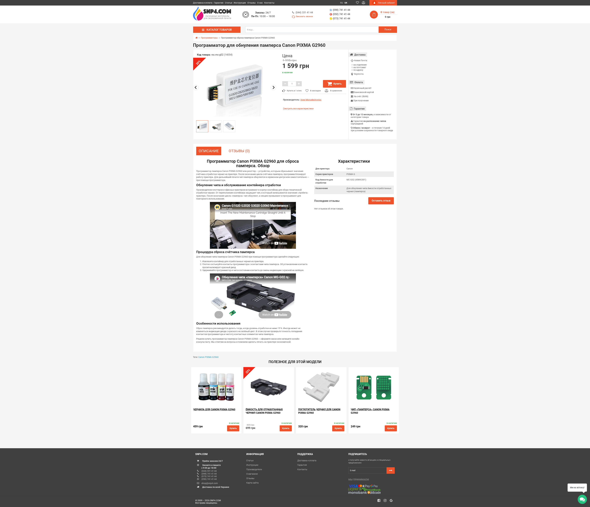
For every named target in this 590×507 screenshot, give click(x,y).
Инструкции (240, 3)
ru (341, 3)
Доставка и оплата (202, 3)
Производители (254, 469)
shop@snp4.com (209, 483)
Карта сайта (252, 483)
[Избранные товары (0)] (357, 2)
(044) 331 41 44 (304, 12)
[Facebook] (380, 501)
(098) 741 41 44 (341, 9)
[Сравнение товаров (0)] (363, 2)
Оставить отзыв (381, 200)
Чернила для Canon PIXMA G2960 (214, 409)
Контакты (269, 3)
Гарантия (218, 3)
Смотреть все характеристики (298, 108)
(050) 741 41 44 (341, 14)
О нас (260, 3)
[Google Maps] (392, 501)
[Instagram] (386, 501)
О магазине (252, 474)
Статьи (228, 3)
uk (345, 3)
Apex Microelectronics (310, 100)
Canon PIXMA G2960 (208, 357)
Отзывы (251, 3)
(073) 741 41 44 (341, 18)
